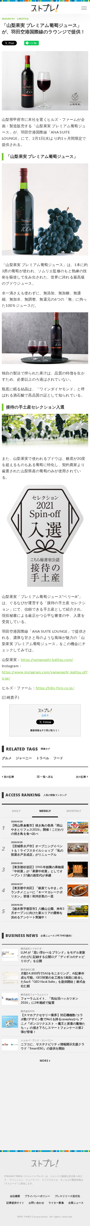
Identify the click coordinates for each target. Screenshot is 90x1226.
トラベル (42, 758)
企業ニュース (76, 1203)
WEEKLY (45, 811)
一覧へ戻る (46, 776)
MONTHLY (73, 811)
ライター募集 (56, 1203)
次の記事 (81, 776)
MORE (44, 1061)
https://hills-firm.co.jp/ (55, 688)
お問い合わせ (36, 1203)
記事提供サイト (15, 1203)
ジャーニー (24, 758)
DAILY (16, 811)
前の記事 (8, 776)
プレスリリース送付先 (67, 1196)
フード (58, 758)
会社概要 (15, 1196)
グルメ (7, 758)
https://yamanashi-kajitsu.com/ (47, 660)
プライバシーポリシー (37, 1196)
